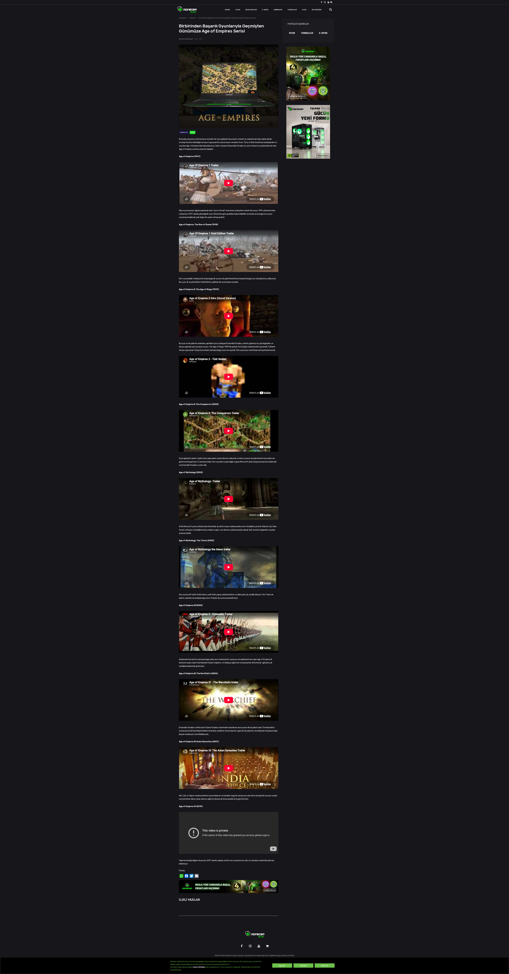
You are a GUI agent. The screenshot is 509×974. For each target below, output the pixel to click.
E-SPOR (323, 33)
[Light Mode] (319, 9)
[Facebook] (186, 876)
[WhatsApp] (181, 876)
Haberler (192, 18)
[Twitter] (191, 876)
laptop (264, 955)
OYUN (292, 33)
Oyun (192, 132)
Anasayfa (182, 18)
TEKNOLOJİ (307, 33)
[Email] (196, 876)
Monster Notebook (186, 39)
